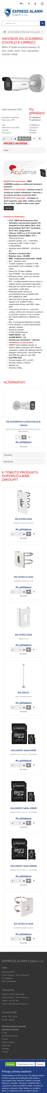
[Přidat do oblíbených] (34, 138)
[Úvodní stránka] (5, 32)
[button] (6, 1045)
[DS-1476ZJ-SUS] (23, 617)
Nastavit (40, 1064)
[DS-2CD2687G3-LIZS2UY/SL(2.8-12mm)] (23, 404)
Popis (6, 150)
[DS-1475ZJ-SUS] (23, 502)
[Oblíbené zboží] (29, 3)
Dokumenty (8, 462)
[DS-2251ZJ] (23, 675)
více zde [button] (8, 208)
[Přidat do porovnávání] (39, 138)
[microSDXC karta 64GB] (23, 733)
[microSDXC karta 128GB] (23, 791)
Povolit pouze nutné (25, 1064)
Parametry (8, 455)
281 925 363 (14, 1001)
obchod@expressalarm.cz (17, 1004)
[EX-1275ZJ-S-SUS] (23, 906)
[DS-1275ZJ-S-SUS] (23, 560)
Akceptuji (10, 1064)
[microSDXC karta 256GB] (23, 849)
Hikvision (32, 130)
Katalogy (5, 1049)
